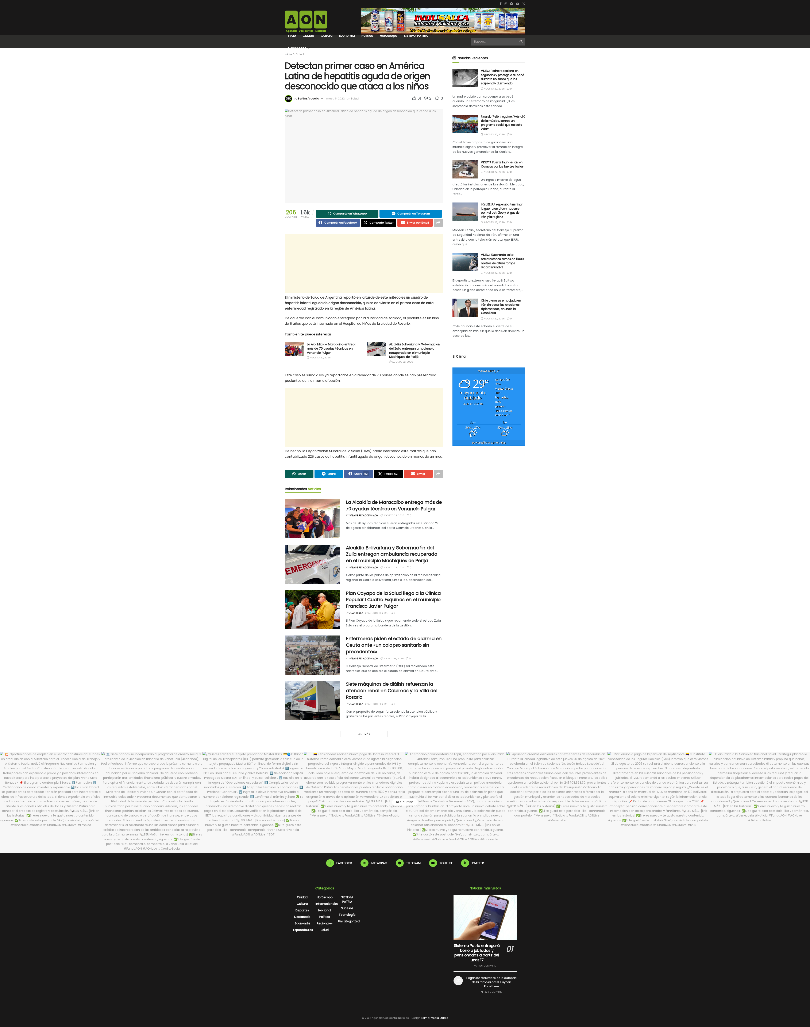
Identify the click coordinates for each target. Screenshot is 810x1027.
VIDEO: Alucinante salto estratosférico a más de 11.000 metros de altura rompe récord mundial (502, 261)
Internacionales (327, 904)
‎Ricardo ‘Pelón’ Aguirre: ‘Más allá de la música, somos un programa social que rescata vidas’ (503, 122)
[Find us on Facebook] (501, 4)
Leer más (364, 734)
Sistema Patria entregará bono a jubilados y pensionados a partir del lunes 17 (477, 953)
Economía (347, 35)
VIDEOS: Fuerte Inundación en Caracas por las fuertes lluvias (502, 164)
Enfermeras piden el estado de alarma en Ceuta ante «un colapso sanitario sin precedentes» (394, 645)
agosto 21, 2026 (377, 613)
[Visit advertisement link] (443, 21)
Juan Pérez (356, 613)
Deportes (302, 910)
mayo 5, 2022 (335, 99)
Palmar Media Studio (434, 1018)
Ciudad (308, 35)
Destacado (302, 917)
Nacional (324, 910)
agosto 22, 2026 (320, 357)
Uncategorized (349, 921)
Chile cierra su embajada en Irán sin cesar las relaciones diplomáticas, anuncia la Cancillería (501, 306)
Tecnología (347, 915)
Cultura (326, 35)
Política (367, 35)
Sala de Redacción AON (363, 515)
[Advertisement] (364, 263)
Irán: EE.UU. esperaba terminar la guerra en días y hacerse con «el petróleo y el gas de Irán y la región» (502, 210)
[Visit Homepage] (306, 21)
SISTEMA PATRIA (416, 35)
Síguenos (406, 802)
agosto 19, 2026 (393, 658)
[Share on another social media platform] (438, 223)
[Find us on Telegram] (511, 4)
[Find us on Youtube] (517, 4)
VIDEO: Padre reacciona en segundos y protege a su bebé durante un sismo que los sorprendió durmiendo (502, 77)
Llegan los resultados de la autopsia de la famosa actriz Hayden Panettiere (491, 982)
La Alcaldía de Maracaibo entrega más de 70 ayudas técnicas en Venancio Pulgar (331, 348)
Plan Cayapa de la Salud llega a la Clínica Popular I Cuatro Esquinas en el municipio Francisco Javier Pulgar (393, 600)
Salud (300, 54)
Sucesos (347, 908)
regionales (325, 923)
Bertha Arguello (308, 99)
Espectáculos (303, 930)
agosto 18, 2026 (377, 704)
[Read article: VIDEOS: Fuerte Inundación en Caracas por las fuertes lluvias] (465, 169)
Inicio (292, 35)
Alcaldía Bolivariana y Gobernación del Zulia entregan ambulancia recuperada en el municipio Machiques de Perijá (414, 350)
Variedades (297, 48)
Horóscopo (388, 35)
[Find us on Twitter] (523, 4)
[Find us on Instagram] (506, 4)
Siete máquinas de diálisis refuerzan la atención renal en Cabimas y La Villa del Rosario (391, 690)
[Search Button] (521, 42)
